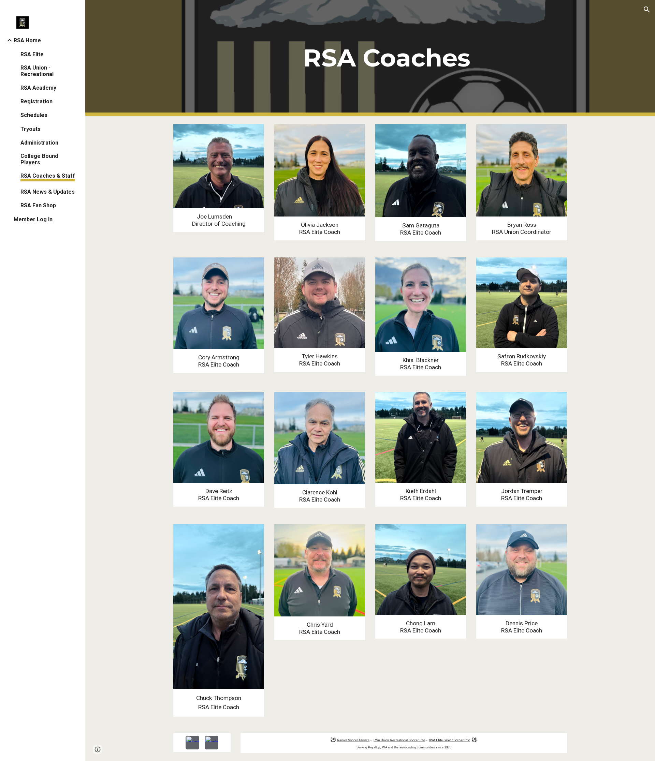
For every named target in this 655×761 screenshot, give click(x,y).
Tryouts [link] (30, 129)
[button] (647, 9)
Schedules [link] (33, 115)
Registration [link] (36, 101)
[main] (387, 58)
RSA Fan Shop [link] (38, 205)
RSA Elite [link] (32, 54)
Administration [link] (39, 142)
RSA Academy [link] (38, 88)
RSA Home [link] (27, 40)
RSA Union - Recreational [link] (37, 70)
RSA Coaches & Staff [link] (47, 176)
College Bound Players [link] (39, 159)
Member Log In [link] (33, 219)
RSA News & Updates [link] (47, 192)
